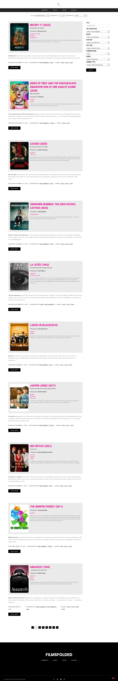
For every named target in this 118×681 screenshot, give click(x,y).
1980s (68, 606)
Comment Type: (91, 62)
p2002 (77, 606)
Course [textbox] (79, 15)
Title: (88, 23)
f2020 (68, 123)
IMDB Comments (50, 304)
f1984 (73, 606)
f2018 (66, 365)
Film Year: (89, 40)
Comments (44, 660)
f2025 (67, 62)
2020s (64, 123)
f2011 (66, 546)
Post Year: (89, 45)
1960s (64, 304)
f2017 (67, 425)
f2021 (66, 486)
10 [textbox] (60, 15)
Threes (52, 123)
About (55, 660)
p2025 (71, 62)
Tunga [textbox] (97, 54)
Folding (74, 660)
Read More (14, 67)
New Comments (44, 62)
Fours (42, 304)
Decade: (88, 34)
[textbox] (98, 31)
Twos (51, 62)
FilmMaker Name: (91, 51)
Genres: (88, 56)
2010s (62, 365)
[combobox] (42, 15)
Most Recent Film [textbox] (41, 15)
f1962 (68, 304)
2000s (62, 62)
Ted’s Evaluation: (91, 29)
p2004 (72, 304)
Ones (51, 183)
